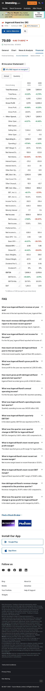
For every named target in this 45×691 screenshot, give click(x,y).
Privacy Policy (6, 672)
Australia (27, 8)
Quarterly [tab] (16, 76)
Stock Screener (16, 8)
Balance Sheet (35, 56)
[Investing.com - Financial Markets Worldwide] (12, 3)
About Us (27, 581)
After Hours (37, 8)
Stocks (4, 8)
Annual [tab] (6, 76)
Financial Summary (8, 56)
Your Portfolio (7, 590)
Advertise (27, 586)
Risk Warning (6, 679)
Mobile (4, 586)
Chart (13, 50)
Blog (3, 581)
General (5, 50)
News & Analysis (26, 50)
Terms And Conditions (9, 665)
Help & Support (29, 590)
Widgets (5, 595)
